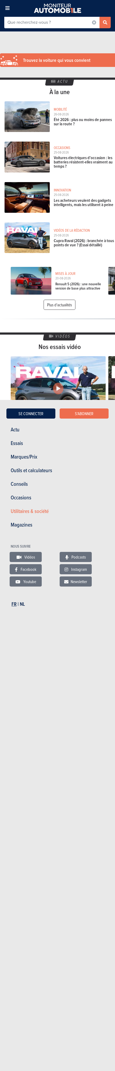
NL (22, 604)
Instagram (78, 569)
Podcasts (78, 557)
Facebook (28, 569)
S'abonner (84, 413)
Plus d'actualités (59, 305)
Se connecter (30, 413)
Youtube (29, 581)
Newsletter (79, 581)
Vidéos (29, 557)
